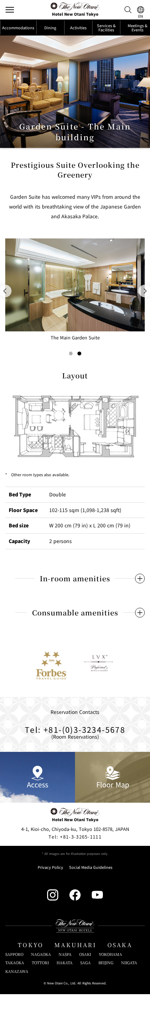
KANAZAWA (16, 971)
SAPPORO (14, 954)
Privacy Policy (50, 867)
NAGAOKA (41, 954)
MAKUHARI (75, 945)
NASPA (65, 954)
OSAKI (85, 954)
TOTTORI (40, 962)
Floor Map (112, 784)
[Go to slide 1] (71, 353)
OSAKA (119, 945)
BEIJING (105, 962)
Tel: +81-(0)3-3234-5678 (75, 729)
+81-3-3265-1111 (75, 836)
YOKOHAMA (110, 954)
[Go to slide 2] (79, 353)
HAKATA (65, 962)
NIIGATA (129, 962)
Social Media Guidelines (90, 867)
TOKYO (30, 945)
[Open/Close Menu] (10, 9)
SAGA (85, 962)
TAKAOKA (14, 962)
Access (37, 784)
